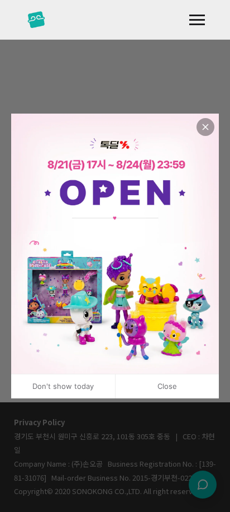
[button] (197, 19)
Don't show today (63, 386)
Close (167, 386)
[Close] (205, 127)
